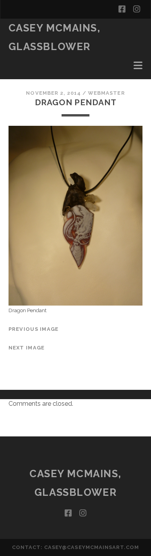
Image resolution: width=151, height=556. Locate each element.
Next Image (27, 348)
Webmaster (106, 93)
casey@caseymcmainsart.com (91, 547)
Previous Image (34, 329)
